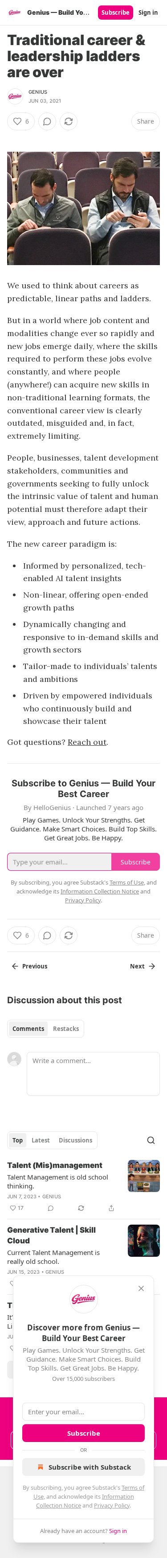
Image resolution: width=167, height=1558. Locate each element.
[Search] (151, 1140)
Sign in (148, 12)
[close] (141, 1288)
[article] (83, 1186)
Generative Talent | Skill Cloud (51, 1235)
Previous (34, 966)
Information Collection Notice (100, 891)
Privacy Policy (112, 1505)
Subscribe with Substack (90, 1466)
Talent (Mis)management (54, 1165)
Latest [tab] (41, 1140)
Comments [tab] (28, 1029)
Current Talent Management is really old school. (53, 1257)
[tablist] (45, 1029)
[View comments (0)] (47, 121)
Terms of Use (127, 882)
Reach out (87, 742)
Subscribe (116, 12)
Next (137, 966)
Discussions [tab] (75, 1140)
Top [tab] (17, 1140)
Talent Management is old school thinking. (57, 1181)
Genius (38, 92)
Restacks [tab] (66, 1029)
